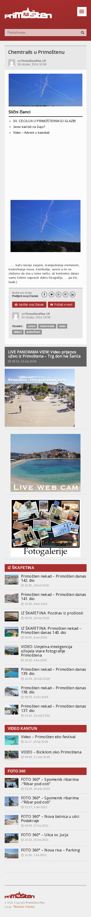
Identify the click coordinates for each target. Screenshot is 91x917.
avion (31, 326)
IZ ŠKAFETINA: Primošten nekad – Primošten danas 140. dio (51, 630)
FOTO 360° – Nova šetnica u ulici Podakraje (50, 818)
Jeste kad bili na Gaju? (29, 127)
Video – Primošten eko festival (48, 736)
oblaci (18, 332)
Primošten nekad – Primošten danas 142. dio (53, 578)
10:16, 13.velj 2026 (35, 715)
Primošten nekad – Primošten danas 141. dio (53, 596)
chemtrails (47, 326)
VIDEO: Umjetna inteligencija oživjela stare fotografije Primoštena (46, 651)
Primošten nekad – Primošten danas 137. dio (53, 708)
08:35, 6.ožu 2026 (34, 697)
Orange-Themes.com (24, 907)
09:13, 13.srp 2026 (22, 361)
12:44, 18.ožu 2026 (35, 678)
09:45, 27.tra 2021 (35, 825)
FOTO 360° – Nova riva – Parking (50, 850)
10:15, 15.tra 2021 (35, 839)
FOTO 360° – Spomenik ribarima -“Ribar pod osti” (50, 781)
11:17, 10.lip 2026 (34, 741)
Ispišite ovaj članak (29, 304)
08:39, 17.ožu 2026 (35, 757)
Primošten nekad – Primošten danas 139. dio (53, 671)
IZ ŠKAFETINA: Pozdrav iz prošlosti (52, 613)
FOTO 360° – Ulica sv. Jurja (44, 834)
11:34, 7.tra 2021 (34, 855)
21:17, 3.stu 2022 (34, 807)
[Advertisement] (46, 169)
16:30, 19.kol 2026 (35, 585)
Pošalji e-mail (61, 304)
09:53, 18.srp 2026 (35, 618)
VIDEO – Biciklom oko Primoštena (51, 752)
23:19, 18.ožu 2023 (35, 789)
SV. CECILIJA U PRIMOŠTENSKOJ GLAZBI (44, 121)
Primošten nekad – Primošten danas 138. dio (53, 690)
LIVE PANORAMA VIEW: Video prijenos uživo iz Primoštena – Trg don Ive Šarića (44, 354)
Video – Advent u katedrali (31, 132)
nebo (62, 326)
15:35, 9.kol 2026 (34, 604)
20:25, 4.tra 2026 (34, 660)
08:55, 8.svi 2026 (34, 637)
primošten (33, 332)
